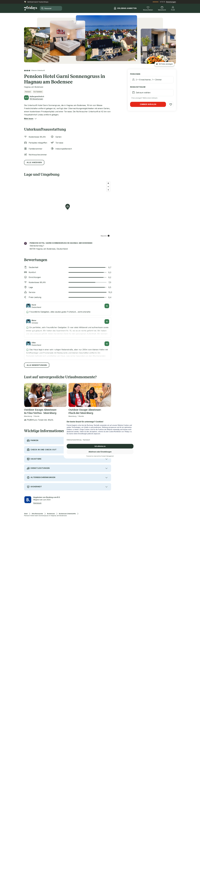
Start (26, 513)
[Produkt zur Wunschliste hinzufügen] (63, 386)
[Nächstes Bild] (63, 395)
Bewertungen (171, 2)
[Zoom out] (108, 186)
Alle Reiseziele (37, 513)
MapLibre (104, 236)
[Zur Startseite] (30, 8)
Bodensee (51, 513)
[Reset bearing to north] (108, 190)
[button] (28, 118)
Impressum (37, 503)
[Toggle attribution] (108, 235)
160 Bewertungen (36, 99)
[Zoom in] (108, 183)
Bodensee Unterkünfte (67, 513)
